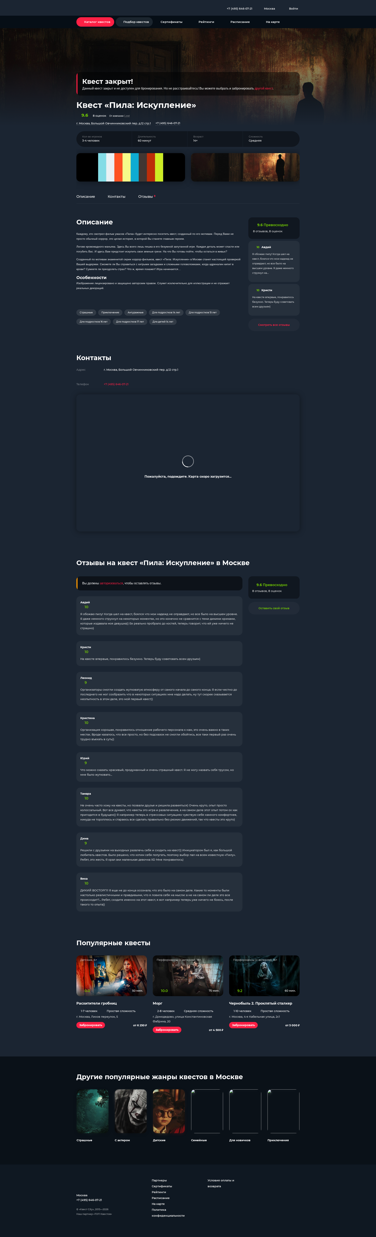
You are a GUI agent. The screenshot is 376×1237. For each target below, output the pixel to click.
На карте (273, 22)
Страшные (86, 312)
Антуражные (136, 312)
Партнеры (159, 1180)
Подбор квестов (136, 22)
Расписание (240, 22)
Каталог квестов (97, 22)
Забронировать (90, 1025)
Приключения (110, 312)
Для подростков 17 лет (130, 321)
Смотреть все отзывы (274, 325)
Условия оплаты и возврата (221, 1183)
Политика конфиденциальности (168, 1212)
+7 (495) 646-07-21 (167, 123)
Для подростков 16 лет (94, 321)
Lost (127, 115)
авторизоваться (111, 583)
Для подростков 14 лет (166, 312)
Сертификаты (171, 22)
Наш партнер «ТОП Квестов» (94, 1214)
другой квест (264, 88)
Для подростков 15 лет (203, 312)
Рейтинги (206, 22)
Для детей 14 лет (163, 321)
